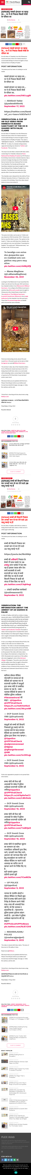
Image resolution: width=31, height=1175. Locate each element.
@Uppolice (15, 700)
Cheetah (13, 430)
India (18, 430)
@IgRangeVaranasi (14, 749)
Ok (16, 1172)
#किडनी (14, 559)
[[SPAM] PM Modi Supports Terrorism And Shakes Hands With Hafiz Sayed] (4, 455)
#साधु (6, 565)
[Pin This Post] (17, 44)
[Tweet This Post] (10, 44)
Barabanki (19, 1004)
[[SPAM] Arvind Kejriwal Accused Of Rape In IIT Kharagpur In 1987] (4, 1020)
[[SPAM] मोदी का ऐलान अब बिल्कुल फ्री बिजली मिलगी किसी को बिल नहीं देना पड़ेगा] (4, 446)
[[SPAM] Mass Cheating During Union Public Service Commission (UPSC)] (4, 1029)
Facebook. (4, 148)
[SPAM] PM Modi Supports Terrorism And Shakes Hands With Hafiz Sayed (18, 454)
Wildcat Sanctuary (19, 363)
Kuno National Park (12, 431)
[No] (29, 1169)
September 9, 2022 (14, 595)
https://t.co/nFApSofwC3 (17, 795)
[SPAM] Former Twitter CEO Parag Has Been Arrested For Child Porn (18, 1037)
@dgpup (8, 746)
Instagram (4, 363)
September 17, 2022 (14, 106)
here (6, 361)
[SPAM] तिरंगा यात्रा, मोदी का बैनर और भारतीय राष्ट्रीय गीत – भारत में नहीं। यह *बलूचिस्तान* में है (17, 464)
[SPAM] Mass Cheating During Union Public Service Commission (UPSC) (18, 1028)
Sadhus (27, 1005)
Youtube (17, 629)
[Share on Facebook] (7, 44)
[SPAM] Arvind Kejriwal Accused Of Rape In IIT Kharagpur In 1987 (19, 1018)
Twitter (22, 146)
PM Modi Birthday (10, 433)
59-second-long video (14, 300)
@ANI (7, 752)
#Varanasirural (12, 697)
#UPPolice (9, 924)
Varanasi (4, 1006)
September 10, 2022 (14, 809)
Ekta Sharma (12, 20)
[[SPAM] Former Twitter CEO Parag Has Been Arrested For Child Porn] (4, 1038)
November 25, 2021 (14, 277)
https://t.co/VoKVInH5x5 (17, 706)
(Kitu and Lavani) (14, 290)
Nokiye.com (5, 396)
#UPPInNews (22, 924)
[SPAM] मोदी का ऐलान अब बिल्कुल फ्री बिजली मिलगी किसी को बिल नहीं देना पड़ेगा (19, 444)
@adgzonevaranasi (14, 744)
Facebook (12, 629)
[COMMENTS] (24, 44)
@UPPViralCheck (13, 703)
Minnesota (22, 431)
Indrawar (16, 1005)
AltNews (11, 951)
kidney (22, 1005)
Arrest (13, 1004)
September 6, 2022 (14, 719)
